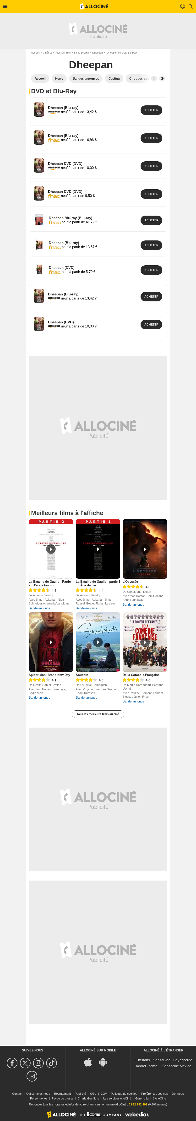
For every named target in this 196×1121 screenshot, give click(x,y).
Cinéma (47, 52)
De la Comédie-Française (141, 675)
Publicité (80, 1093)
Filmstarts (142, 1060)
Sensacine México (176, 1066)
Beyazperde (182, 1060)
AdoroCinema (146, 1066)
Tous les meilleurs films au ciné (98, 714)
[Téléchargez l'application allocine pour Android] (105, 1062)
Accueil (35, 52)
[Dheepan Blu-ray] (39, 219)
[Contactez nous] (33, 1076)
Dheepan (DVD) (62, 268)
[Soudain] (98, 642)
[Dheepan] (39, 109)
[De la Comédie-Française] (145, 642)
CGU (93, 1093)
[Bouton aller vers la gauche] (154, 79)
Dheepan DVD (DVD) (65, 164)
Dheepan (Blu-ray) (63, 108)
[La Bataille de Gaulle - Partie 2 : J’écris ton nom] (51, 549)
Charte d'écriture (88, 1098)
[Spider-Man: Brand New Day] (51, 642)
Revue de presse (62, 1098)
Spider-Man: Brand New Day (49, 675)
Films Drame (81, 52)
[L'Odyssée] (145, 549)
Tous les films (63, 52)
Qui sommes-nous (38, 1093)
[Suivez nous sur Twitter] (26, 1063)
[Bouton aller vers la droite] (162, 79)
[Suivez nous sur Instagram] (39, 1063)
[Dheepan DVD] (39, 165)
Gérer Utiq (142, 1098)
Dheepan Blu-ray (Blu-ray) (70, 218)
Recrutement (62, 1093)
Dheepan (97, 52)
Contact (17, 1093)
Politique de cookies (124, 1093)
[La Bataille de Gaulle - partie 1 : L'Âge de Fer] (98, 549)
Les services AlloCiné (117, 1098)
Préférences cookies (154, 1093)
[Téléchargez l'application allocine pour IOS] (91, 1062)
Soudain (82, 675)
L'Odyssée (130, 581)
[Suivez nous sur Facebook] (13, 1063)
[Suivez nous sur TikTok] (52, 1063)
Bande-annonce (39, 608)
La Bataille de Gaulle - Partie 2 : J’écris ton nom (50, 583)
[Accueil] (94, 6)
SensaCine (161, 1060)
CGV (104, 1093)
